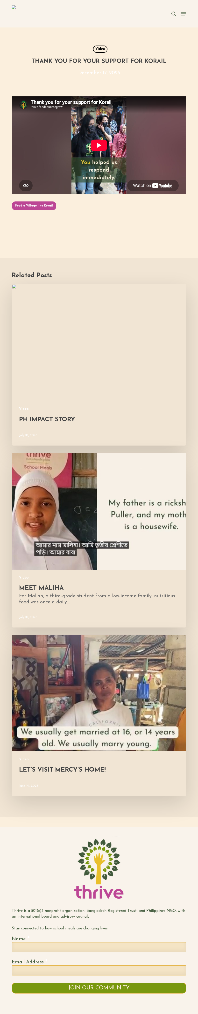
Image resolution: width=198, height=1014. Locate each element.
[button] (34, 205)
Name (21, 938)
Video (100, 49)
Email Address (30, 962)
